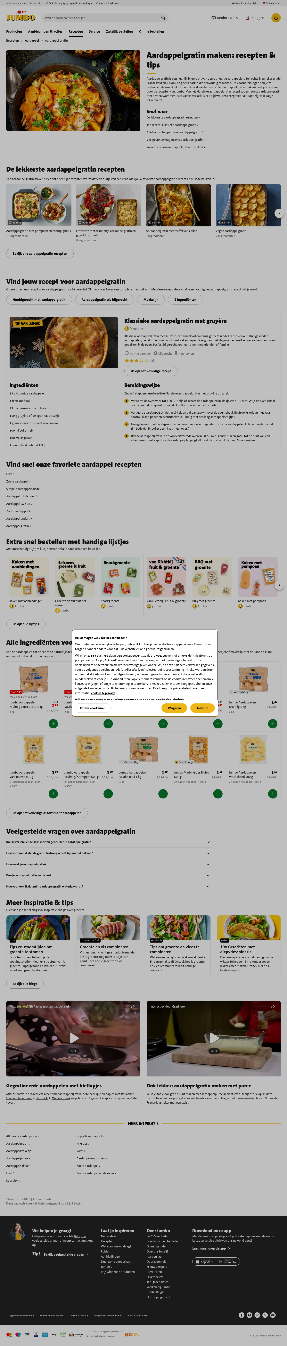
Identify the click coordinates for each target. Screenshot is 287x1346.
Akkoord (202, 708)
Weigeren (174, 708)
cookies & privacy (103, 693)
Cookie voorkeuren (92, 708)
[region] (145, 673)
